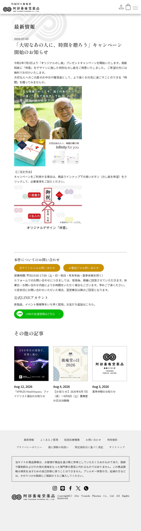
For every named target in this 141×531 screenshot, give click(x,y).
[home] (21, 7)
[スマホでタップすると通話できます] (86, 488)
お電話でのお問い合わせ (83, 268)
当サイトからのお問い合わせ (37, 268)
